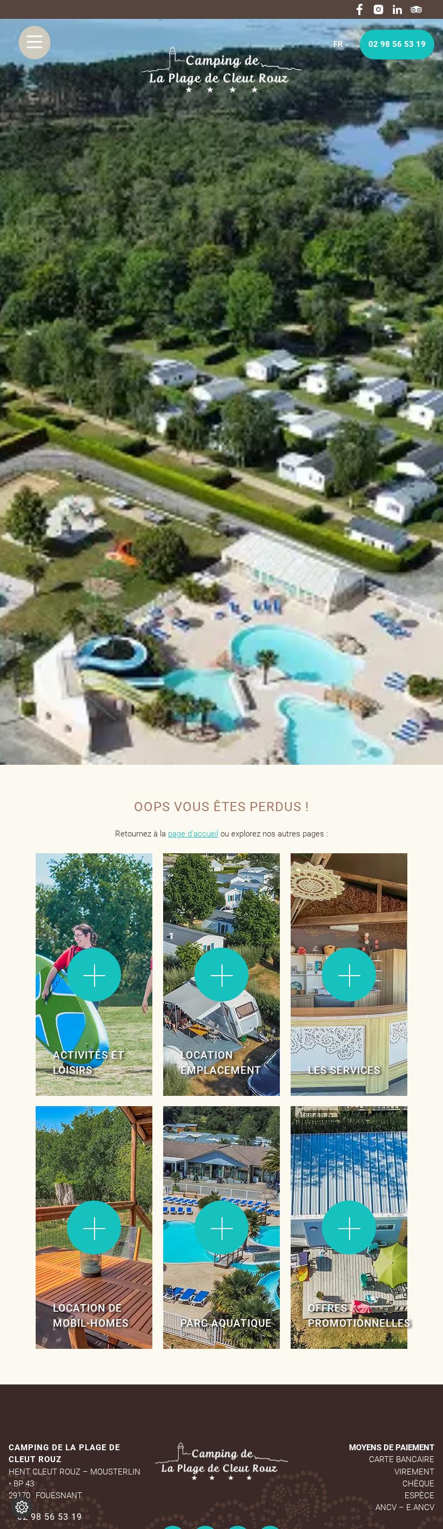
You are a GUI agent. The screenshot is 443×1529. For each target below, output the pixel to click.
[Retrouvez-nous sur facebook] (359, 9)
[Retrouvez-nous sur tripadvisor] (416, 9)
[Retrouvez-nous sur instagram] (378, 9)
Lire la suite (71, 887)
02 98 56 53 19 (397, 44)
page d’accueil (193, 834)
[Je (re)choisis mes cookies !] (21, 1507)
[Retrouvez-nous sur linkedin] (397, 9)
